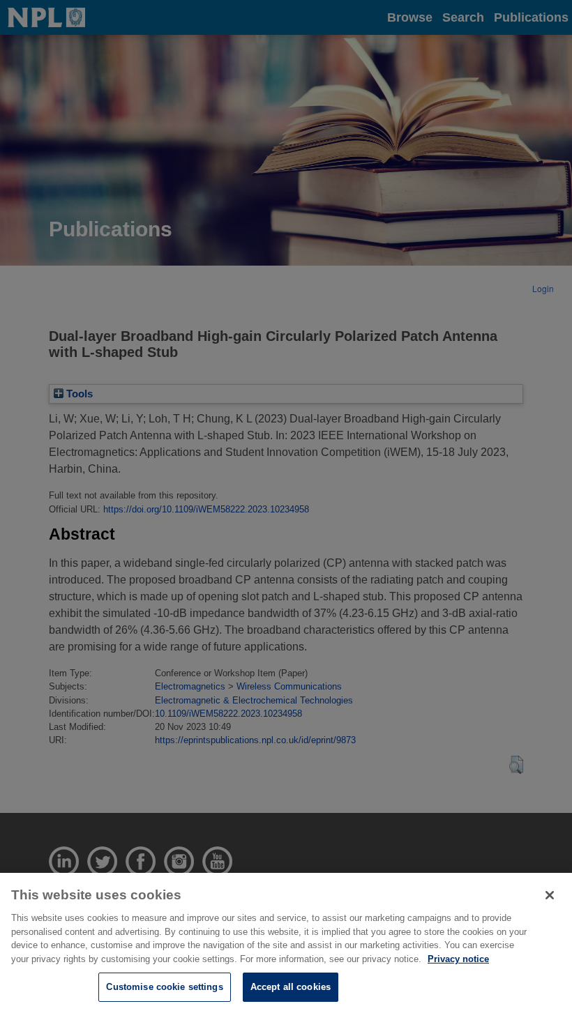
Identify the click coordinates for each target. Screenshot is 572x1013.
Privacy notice (458, 959)
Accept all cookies (290, 987)
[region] (286, 943)
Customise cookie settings (164, 987)
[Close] (549, 895)
